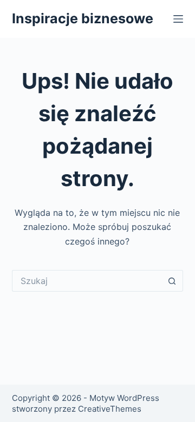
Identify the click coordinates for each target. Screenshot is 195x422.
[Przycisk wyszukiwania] (172, 281)
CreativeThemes (109, 409)
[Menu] (178, 19)
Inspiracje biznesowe (82, 18)
